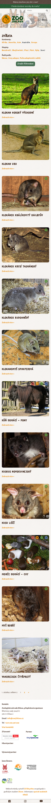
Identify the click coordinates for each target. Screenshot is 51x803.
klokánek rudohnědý (15, 317)
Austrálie (26, 42)
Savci (43, 50)
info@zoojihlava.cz (15, 718)
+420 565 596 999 (12, 723)
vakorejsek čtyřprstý (16, 676)
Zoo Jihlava (12, 19)
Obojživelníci (17, 50)
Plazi (26, 50)
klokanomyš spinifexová (17, 368)
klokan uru (9, 163)
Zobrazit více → (8, 117)
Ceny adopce (13, 58)
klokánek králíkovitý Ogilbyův (22, 215)
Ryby (37, 50)
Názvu (4, 58)
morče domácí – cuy (15, 574)
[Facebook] (9, 801)
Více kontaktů (7, 727)
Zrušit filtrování (25, 64)
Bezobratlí (6, 50)
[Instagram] (25, 801)
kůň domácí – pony (14, 420)
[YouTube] (41, 801)
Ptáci (32, 50)
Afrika (4, 42)
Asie (19, 42)
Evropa (34, 42)
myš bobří (8, 625)
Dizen (20, 792)
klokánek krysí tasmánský (19, 266)
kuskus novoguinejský (16, 471)
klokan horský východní (18, 112)
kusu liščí (8, 522)
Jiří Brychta (29, 789)
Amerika (12, 42)
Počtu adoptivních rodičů (30, 58)
